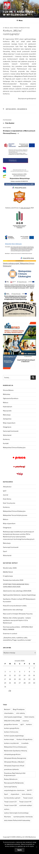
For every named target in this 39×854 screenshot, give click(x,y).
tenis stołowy (26, 794)
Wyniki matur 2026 (10, 568)
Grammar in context (10, 633)
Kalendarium (7, 407)
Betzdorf (7, 709)
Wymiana (7, 817)
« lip (9, 690)
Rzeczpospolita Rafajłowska (14, 783)
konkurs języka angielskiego (14, 736)
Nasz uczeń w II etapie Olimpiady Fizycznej (17, 614)
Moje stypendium (9, 423)
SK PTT (29, 790)
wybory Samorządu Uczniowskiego (16, 813)
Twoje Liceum (28, 798)
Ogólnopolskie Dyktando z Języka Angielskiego (19, 595)
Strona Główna (8, 390)
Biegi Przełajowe (19, 709)
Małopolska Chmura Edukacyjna (14, 447)
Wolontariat (7, 435)
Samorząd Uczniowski (10, 431)
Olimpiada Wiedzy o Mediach (14, 762)
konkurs (29, 724)
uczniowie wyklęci (25, 805)
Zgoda (19, 850)
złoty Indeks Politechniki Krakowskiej (17, 820)
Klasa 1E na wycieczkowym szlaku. (15, 606)
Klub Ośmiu (7, 499)
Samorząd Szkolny (10, 787)
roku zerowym (25, 208)
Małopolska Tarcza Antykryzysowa (15, 515)
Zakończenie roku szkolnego (13, 610)
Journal (5, 495)
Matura (5, 402)
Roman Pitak (24, 27)
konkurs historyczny (11, 732)
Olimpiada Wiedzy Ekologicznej (15, 758)
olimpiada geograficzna (12, 754)
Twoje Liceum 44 (25, 802)
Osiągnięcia (22, 109)
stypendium (15, 794)
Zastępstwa (7, 419)
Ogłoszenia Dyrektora (10, 398)
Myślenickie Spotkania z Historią (15, 751)
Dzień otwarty (29, 717)
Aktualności (11, 109)
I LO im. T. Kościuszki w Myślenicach (19, 13)
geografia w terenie (11, 724)
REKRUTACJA (8, 572)
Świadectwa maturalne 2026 (13, 580)
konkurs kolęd (9, 739)
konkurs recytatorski (11, 743)
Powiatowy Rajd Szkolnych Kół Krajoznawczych (14, 774)
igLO (4, 491)
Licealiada (24, 743)
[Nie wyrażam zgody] (37, 847)
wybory (6, 809)
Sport (5, 551)
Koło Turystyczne (9, 503)
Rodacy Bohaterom (11, 779)
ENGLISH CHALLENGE (12, 721)
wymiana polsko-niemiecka (23, 817)
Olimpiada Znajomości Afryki (14, 766)
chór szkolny (20, 713)
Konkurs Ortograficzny (24, 739)
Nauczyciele (7, 411)
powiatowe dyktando (11, 769)
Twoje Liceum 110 (10, 805)
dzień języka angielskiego (13, 717)
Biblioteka (6, 394)
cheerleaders (9, 713)
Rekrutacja (6, 415)
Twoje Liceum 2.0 (10, 802)
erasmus (26, 721)
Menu (20, 20)
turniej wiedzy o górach (12, 798)
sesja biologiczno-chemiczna (14, 790)
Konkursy (6, 439)
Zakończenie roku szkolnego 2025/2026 (17, 591)
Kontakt (6, 443)
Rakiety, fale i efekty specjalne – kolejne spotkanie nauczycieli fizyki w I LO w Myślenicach (17, 620)
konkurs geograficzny (11, 728)
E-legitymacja (8, 576)
